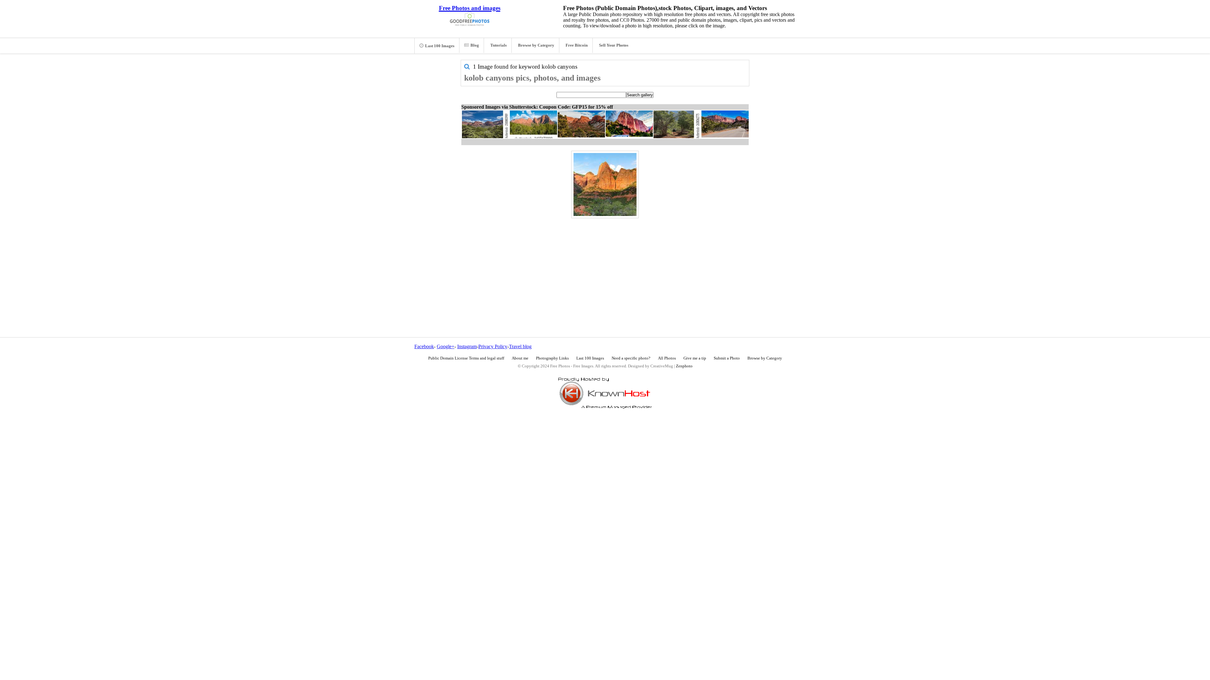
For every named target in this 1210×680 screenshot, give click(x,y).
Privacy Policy (492, 346)
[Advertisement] (605, 264)
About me (520, 358)
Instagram (467, 346)
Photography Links (552, 358)
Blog (474, 45)
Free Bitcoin (577, 45)
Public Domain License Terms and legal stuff (466, 358)
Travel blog (520, 346)
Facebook (424, 346)
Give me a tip (694, 358)
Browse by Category (536, 45)
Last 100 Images (439, 46)
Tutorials (498, 45)
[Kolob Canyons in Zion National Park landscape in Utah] (605, 184)
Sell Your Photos (613, 45)
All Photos (667, 358)
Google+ (445, 346)
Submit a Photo (727, 358)
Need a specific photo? (631, 358)
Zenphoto (684, 366)
